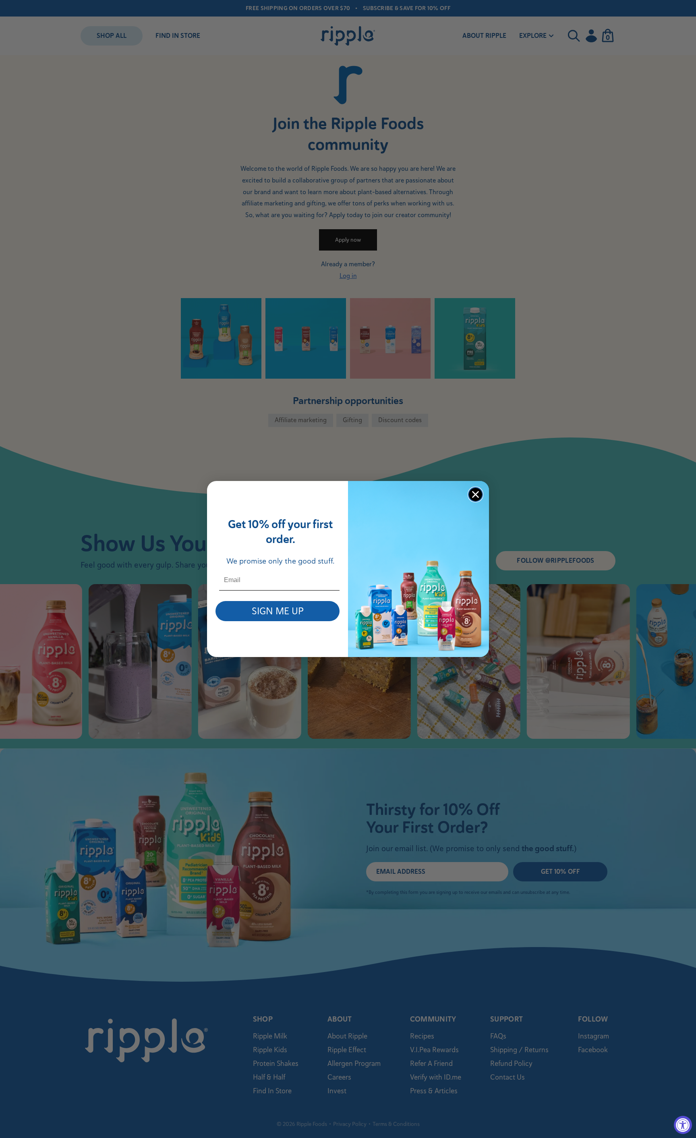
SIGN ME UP (278, 611)
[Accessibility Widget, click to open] (683, 1125)
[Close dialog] (475, 494)
